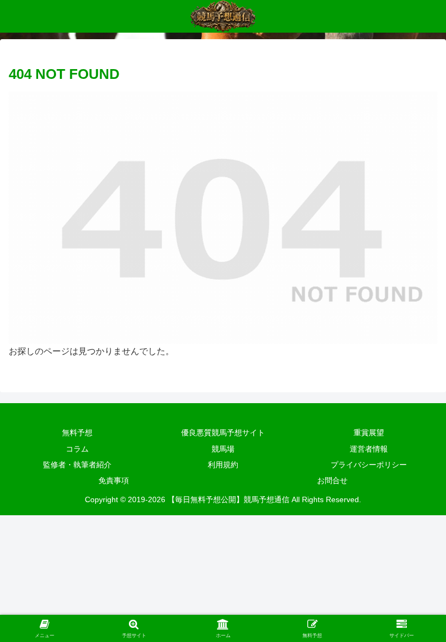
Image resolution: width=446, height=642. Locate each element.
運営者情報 (369, 449)
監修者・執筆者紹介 (77, 464)
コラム (77, 449)
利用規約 (223, 464)
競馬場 (223, 449)
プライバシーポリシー (369, 464)
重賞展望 (369, 432)
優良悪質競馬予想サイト (223, 432)
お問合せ (332, 480)
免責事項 (113, 480)
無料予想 (77, 432)
